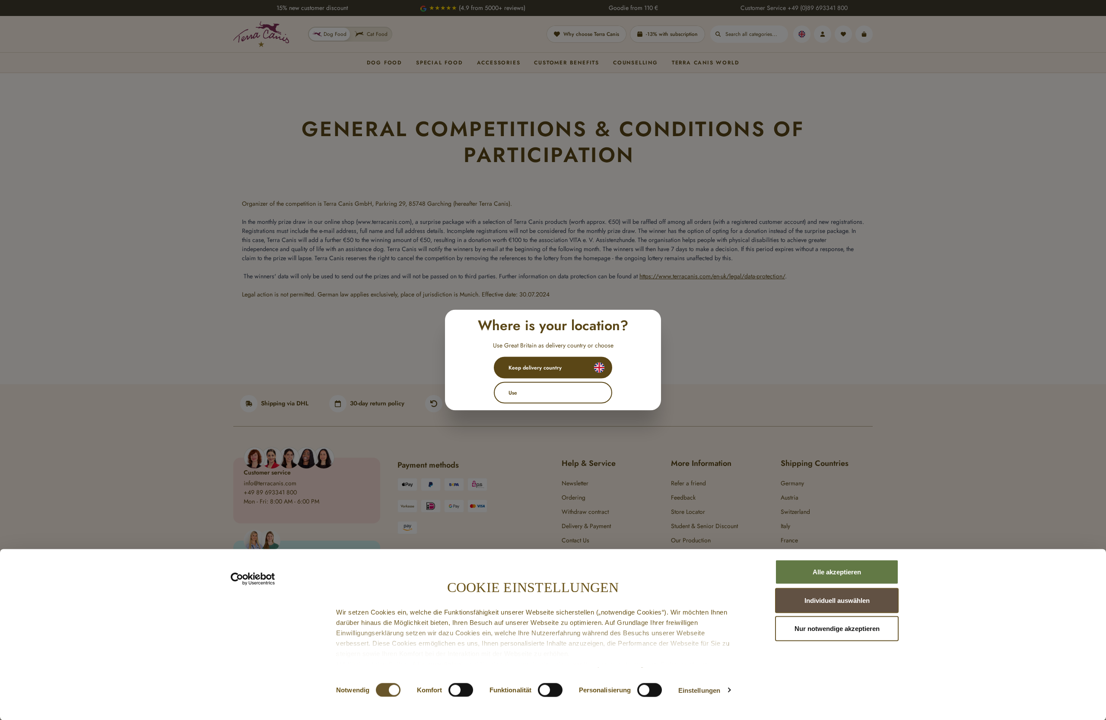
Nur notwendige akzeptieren (837, 628)
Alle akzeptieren (837, 572)
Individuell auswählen (837, 600)
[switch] (460, 690)
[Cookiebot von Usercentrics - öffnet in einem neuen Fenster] (253, 579)
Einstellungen (699, 690)
